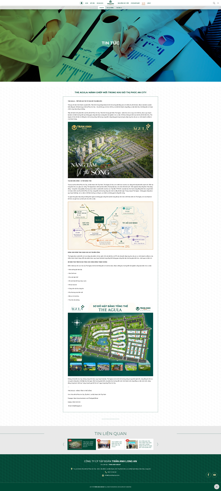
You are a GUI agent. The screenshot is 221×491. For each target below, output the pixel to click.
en (218, 3)
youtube (214, 474)
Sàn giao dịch (100, 3)
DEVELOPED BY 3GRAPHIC (124, 487)
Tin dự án (101, 8)
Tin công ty (119, 8)
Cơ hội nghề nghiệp (135, 3)
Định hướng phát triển (123, 3)
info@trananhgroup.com (112, 475)
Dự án (86, 3)
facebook (208, 474)
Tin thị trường (110, 8)
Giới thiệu (92, 3)
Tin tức (143, 3)
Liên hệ (148, 3)
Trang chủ (81, 3)
